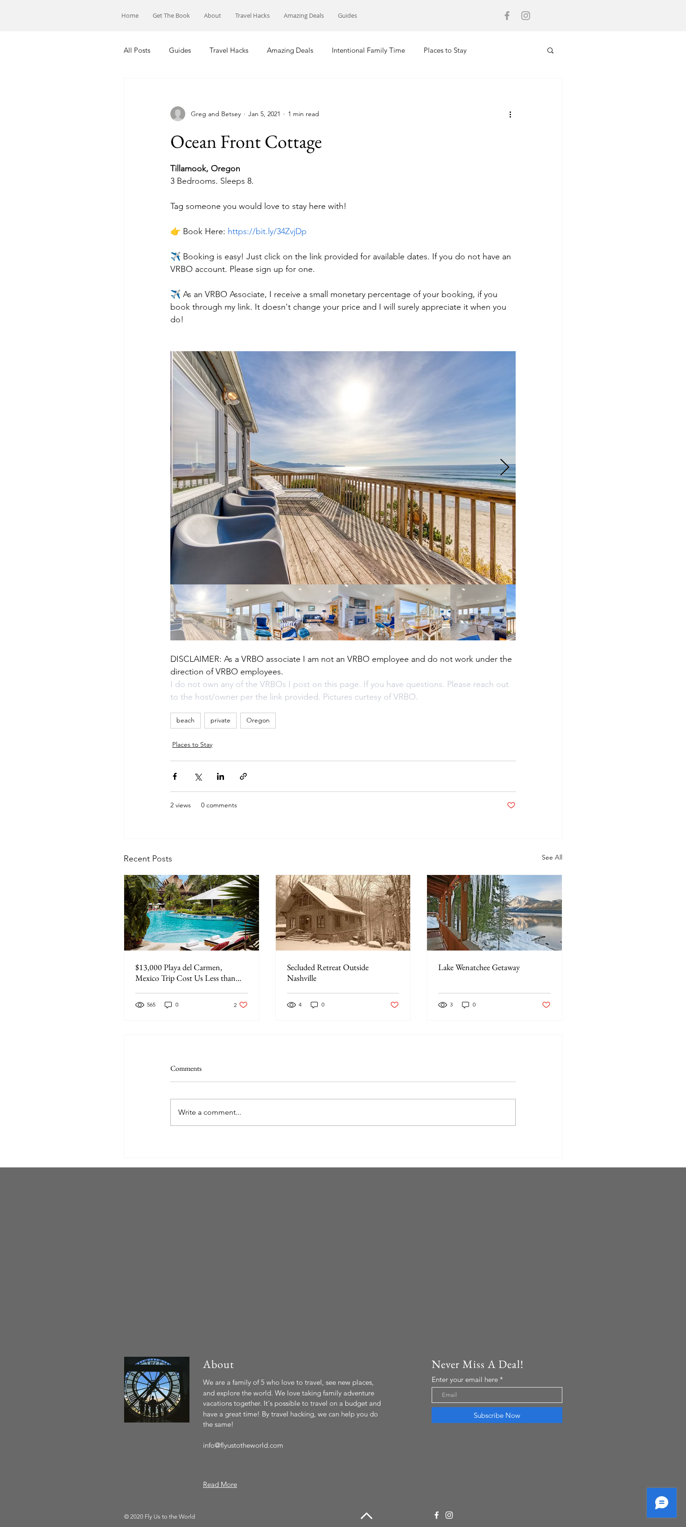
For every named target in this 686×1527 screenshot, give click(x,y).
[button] (550, 50)
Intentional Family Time (368, 50)
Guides (180, 50)
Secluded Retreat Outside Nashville (328, 972)
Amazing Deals (290, 50)
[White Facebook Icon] (436, 1515)
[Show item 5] (422, 612)
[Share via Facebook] (174, 776)
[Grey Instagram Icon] (526, 15)
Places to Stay (445, 50)
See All (552, 857)
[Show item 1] (198, 612)
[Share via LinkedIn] (220, 776)
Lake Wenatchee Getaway (479, 967)
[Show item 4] (366, 612)
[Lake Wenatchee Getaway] (494, 913)
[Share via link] (243, 776)
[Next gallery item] (504, 468)
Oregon (258, 720)
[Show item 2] (254, 612)
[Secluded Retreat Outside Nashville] (343, 913)
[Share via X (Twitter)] (197, 776)
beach (185, 720)
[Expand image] (343, 467)
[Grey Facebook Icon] (507, 15)
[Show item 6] (478, 612)
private (220, 720)
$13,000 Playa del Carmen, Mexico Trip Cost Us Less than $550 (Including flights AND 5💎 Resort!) (190, 972)
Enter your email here (465, 1379)
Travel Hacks (229, 50)
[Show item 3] (310, 612)
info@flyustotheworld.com (243, 1445)
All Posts (137, 50)
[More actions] (510, 113)
